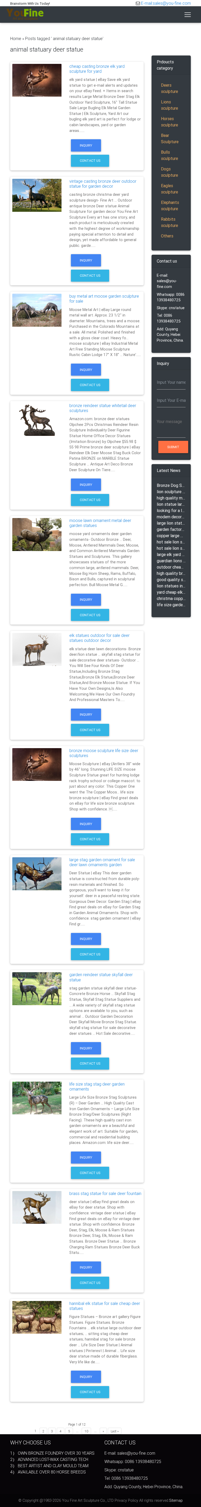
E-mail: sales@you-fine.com (167, 281)
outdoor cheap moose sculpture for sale (171, 567)
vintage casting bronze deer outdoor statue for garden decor (102, 184)
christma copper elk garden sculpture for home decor (171, 598)
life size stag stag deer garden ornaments (97, 1086)
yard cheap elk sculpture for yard (171, 592)
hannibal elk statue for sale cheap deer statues (104, 1306)
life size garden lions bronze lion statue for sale (171, 604)
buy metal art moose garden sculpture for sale (104, 298)
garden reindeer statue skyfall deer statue (101, 977)
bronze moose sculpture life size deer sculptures (103, 753)
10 (86, 1431)
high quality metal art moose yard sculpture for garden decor (171, 498)
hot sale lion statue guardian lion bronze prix (171, 541)
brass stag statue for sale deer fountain (105, 1193)
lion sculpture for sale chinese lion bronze (171, 491)
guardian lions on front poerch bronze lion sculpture (171, 560)
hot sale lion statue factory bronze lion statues (171, 548)
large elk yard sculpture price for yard (171, 554)
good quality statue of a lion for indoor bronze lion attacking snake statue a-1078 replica (171, 579)
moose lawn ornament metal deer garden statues (100, 523)
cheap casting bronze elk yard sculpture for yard (97, 69)
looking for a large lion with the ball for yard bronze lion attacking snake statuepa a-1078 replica (171, 510)
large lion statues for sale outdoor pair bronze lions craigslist (171, 523)
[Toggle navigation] (188, 15)
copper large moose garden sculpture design (171, 535)
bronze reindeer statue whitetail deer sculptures (102, 408)
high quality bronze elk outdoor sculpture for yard (171, 573)
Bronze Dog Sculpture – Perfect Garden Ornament (171, 485)
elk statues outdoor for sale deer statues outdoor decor (99, 638)
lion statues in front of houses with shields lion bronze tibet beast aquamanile (171, 585)
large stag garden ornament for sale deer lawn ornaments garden (102, 862)
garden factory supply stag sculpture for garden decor (171, 529)
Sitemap (176, 1500)
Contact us (90, 160)
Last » (115, 1431)
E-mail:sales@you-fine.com (166, 3)
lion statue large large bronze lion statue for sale (171, 504)
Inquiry (86, 145)
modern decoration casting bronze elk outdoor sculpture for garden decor (171, 516)
